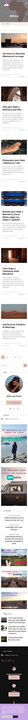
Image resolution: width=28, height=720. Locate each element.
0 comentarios (6, 77)
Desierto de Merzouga (9, 321)
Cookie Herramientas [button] (7, 716)
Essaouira (5, 50)
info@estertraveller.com (11, 419)
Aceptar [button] (15, 716)
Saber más (14, 677)
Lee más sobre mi (14, 402)
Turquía (17, 525)
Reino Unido (16, 515)
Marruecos (12, 50)
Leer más (21, 76)
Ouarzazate (13, 265)
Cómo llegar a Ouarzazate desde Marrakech (11, 271)
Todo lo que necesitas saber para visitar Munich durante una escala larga (17, 620)
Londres (10, 515)
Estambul (11, 525)
